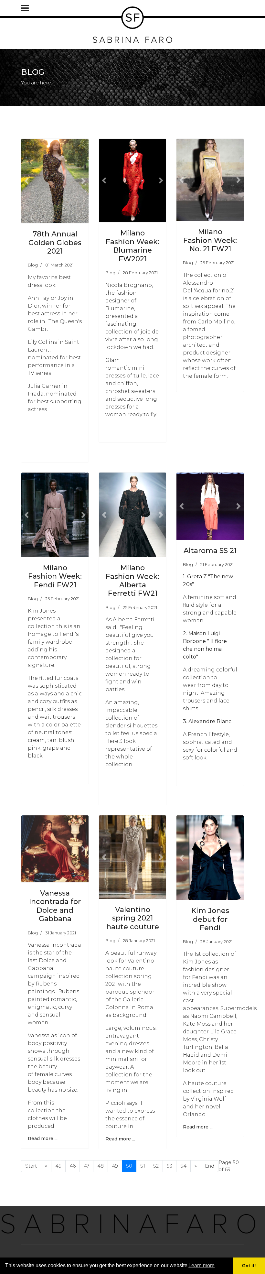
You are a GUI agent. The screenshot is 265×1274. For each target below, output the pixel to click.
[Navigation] (25, 8)
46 (72, 1166)
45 (58, 1166)
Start (31, 1166)
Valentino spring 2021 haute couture (132, 918)
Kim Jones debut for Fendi (210, 919)
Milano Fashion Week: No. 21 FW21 (210, 240)
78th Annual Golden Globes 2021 (54, 243)
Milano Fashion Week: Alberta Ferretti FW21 (132, 580)
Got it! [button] (249, 1265)
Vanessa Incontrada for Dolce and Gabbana (55, 906)
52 (156, 1166)
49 (115, 1166)
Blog (33, 264)
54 (183, 1166)
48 (100, 1166)
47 (86, 1166)
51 (142, 1166)
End (209, 1166)
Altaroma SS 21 (210, 550)
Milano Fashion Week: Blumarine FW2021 (132, 246)
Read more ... (43, 1138)
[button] (26, 181)
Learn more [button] (201, 1265)
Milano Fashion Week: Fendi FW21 (55, 576)
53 (169, 1166)
